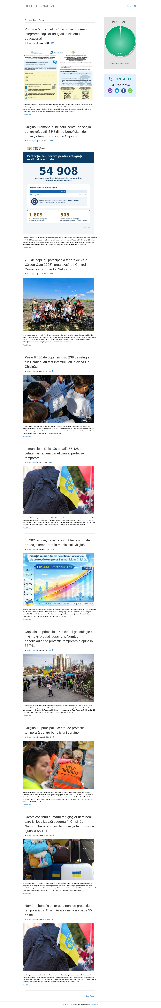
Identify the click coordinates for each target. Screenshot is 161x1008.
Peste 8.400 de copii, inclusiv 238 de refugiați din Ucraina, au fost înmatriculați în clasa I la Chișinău (58, 361)
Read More (27, 114)
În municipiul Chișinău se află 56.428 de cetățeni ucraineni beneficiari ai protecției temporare (55, 453)
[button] (115, 63)
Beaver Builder (93, 1004)
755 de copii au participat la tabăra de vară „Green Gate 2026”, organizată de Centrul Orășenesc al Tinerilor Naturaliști (56, 264)
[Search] (134, 6)
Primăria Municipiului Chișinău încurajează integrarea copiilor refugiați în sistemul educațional (56, 33)
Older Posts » (90, 996)
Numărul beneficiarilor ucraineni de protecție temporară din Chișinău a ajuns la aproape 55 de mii (58, 910)
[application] (120, 43)
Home (129, 6)
